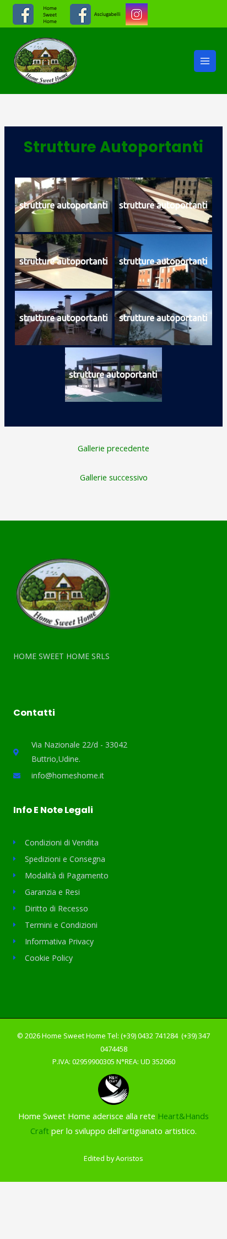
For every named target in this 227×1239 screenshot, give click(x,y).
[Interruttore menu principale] (205, 61)
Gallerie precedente (113, 447)
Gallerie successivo (114, 477)
